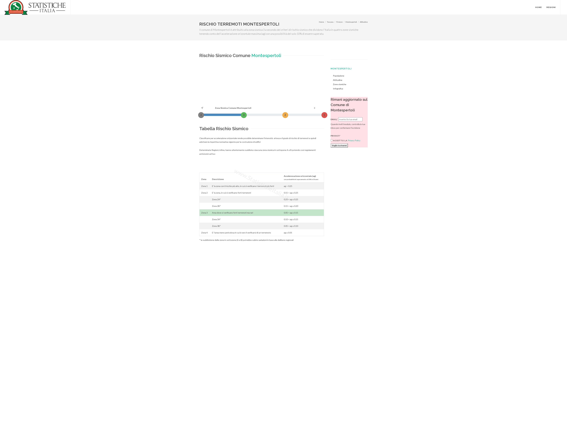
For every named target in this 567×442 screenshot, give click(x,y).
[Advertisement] (261, 84)
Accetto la (340, 140)
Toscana (330, 22)
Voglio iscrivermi (339, 145)
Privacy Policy (354, 140)
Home (321, 22)
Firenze (339, 22)
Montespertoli (351, 22)
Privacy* (336, 136)
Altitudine (364, 22)
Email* (334, 119)
